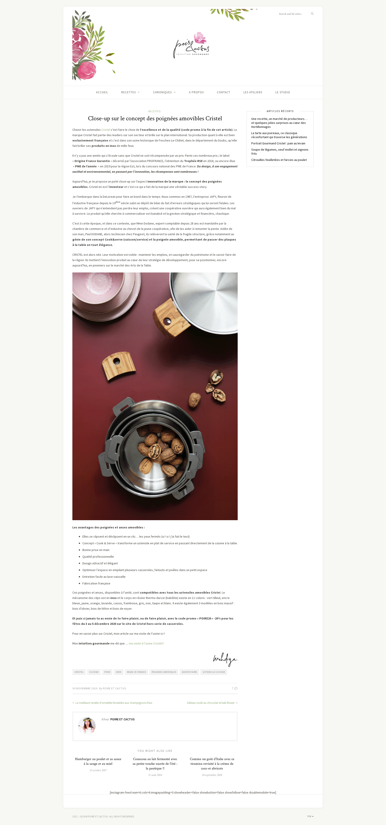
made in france (136, 672)
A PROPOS (196, 92)
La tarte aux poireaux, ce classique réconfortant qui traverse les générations (279, 135)
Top (309, 816)
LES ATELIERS (252, 92)
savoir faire (189, 672)
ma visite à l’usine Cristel (146, 643)
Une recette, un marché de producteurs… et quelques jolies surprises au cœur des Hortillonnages (279, 123)
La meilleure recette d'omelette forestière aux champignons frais (113, 703)
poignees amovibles (164, 672)
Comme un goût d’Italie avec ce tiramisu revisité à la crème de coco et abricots (212, 764)
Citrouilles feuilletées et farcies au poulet (279, 160)
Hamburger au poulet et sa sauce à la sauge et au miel (98, 761)
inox (119, 672)
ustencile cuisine (214, 672)
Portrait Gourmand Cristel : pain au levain (278, 143)
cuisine (94, 672)
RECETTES (128, 92)
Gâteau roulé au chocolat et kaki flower (211, 703)
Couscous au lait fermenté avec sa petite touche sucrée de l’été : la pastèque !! (155, 764)
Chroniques (162, 92)
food (107, 672)
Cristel (106, 130)
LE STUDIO (282, 92)
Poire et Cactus (114, 688)
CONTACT (223, 92)
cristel (79, 672)
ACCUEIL (102, 92)
